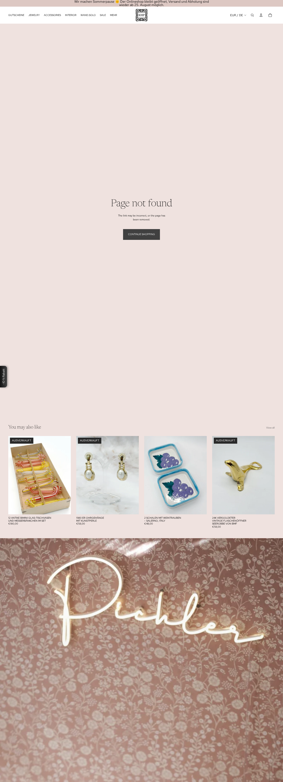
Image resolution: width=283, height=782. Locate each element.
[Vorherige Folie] (14, 475)
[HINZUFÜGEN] (200, 507)
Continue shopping (141, 234)
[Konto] (261, 15)
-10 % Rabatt (3, 377)
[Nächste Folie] (64, 475)
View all (270, 427)
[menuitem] (113, 15)
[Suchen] (252, 15)
